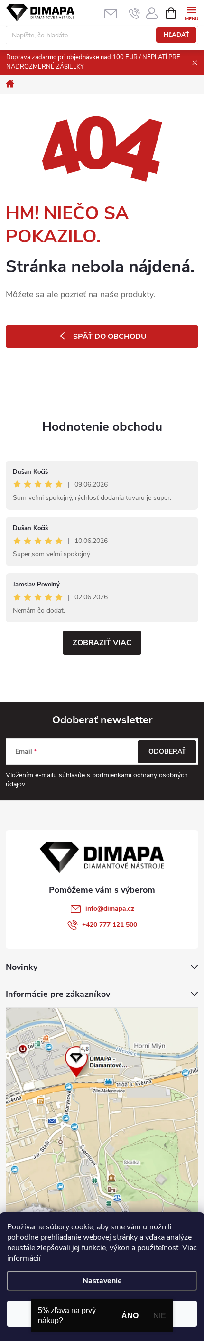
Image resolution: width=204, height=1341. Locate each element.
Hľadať (176, 35)
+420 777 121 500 (109, 924)
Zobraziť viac (102, 643)
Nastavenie (102, 1281)
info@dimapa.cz (109, 908)
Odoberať (167, 751)
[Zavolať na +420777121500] (134, 13)
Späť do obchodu (110, 336)
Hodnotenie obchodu (102, 426)
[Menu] (191, 12)
